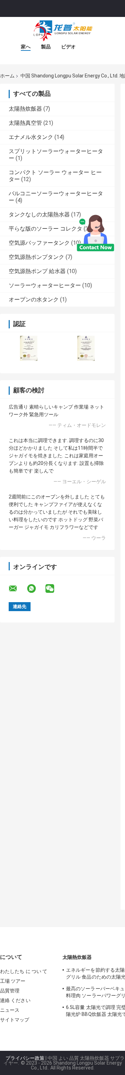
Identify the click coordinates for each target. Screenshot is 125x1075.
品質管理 (9, 990)
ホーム (7, 75)
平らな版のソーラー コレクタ (45, 228)
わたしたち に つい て (23, 971)
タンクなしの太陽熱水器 (39, 214)
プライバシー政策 (25, 1058)
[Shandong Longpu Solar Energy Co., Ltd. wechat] (54, 588)
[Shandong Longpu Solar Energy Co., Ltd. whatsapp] (35, 588)
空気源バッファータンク (39, 243)
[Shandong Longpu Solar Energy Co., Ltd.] (62, 30)
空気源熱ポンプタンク (36, 257)
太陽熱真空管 (25, 123)
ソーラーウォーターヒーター (45, 285)
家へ (26, 46)
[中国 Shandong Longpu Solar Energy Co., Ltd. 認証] (28, 348)
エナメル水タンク (31, 137)
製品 (46, 46)
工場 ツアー (13, 981)
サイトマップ (15, 1019)
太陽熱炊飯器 (25, 108)
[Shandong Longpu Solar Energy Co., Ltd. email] (17, 588)
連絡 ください (15, 1000)
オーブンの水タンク (34, 299)
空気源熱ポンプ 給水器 (37, 271)
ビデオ (68, 46)
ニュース (9, 1010)
